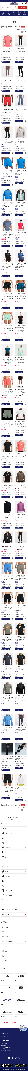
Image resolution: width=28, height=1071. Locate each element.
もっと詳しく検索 (23, 7)
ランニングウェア (15, 17)
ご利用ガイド (4, 1043)
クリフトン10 (10, 10)
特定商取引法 (4, 1049)
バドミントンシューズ (17, 10)
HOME (2, 17)
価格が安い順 (11, 26)
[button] (25, 32)
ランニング (8, 17)
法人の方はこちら (5, 1037)
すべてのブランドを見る (10, 1022)
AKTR (24, 10)
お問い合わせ (4, 1045)
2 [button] (23, 31)
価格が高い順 (17, 26)
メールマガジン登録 (5, 1047)
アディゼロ (4, 10)
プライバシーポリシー (6, 1050)
